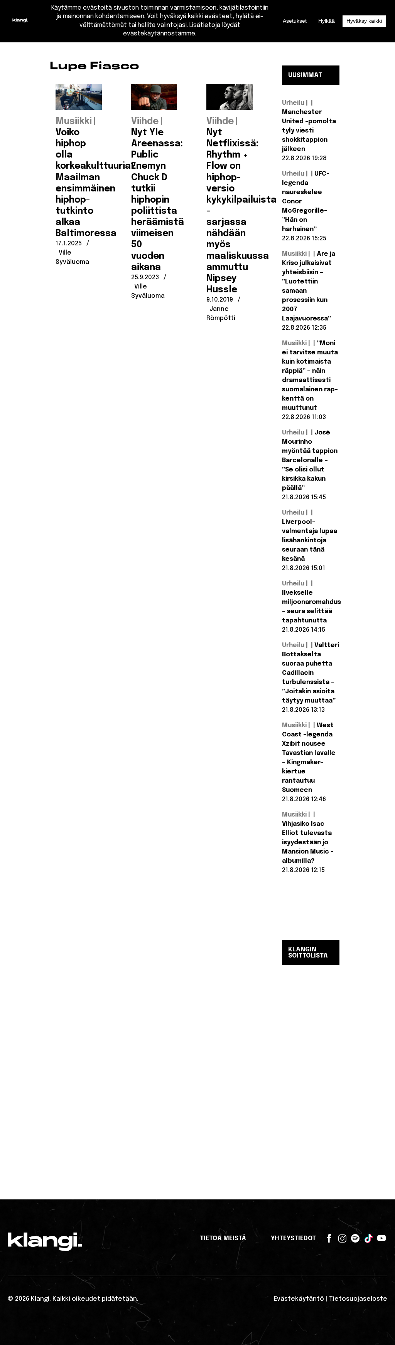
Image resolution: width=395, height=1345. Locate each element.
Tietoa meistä (223, 1238)
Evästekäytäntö (299, 1299)
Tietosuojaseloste (358, 1299)
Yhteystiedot (293, 1238)
